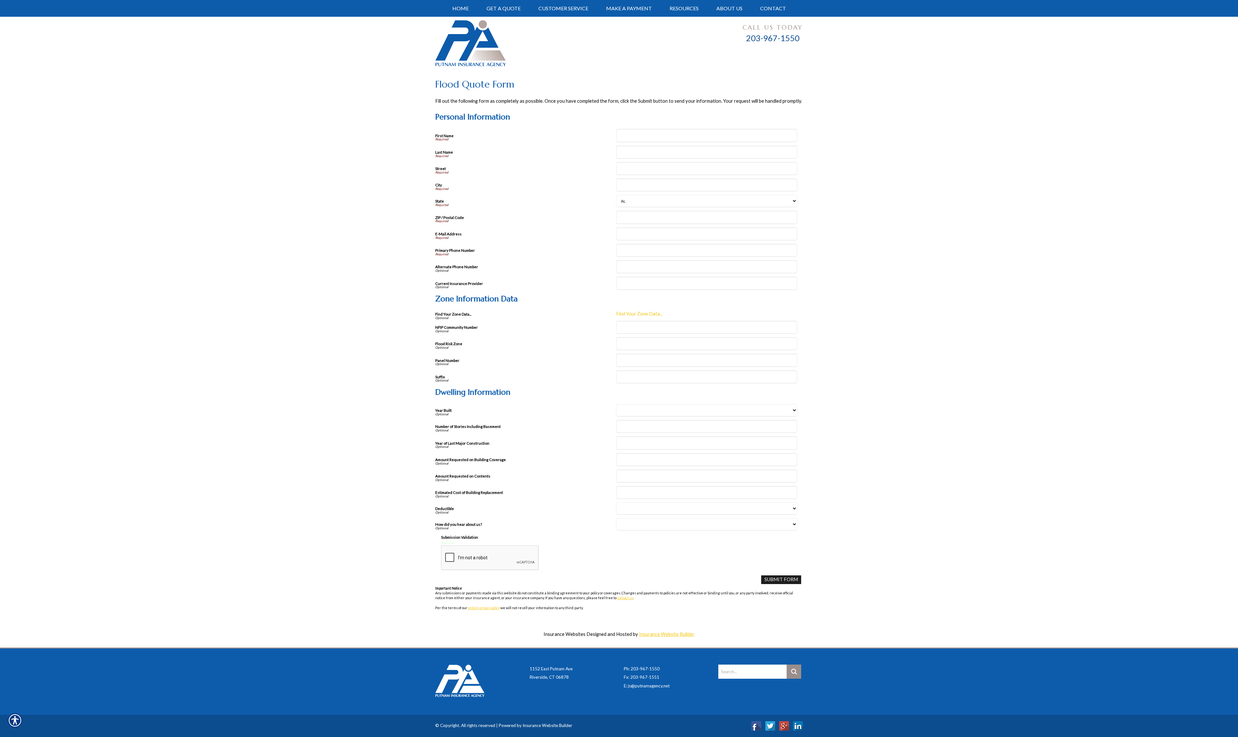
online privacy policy (484, 608)
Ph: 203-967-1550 (642, 668)
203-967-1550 (773, 38)
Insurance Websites (564, 634)
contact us (625, 598)
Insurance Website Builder (666, 634)
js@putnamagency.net (649, 685)
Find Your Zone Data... (639, 314)
